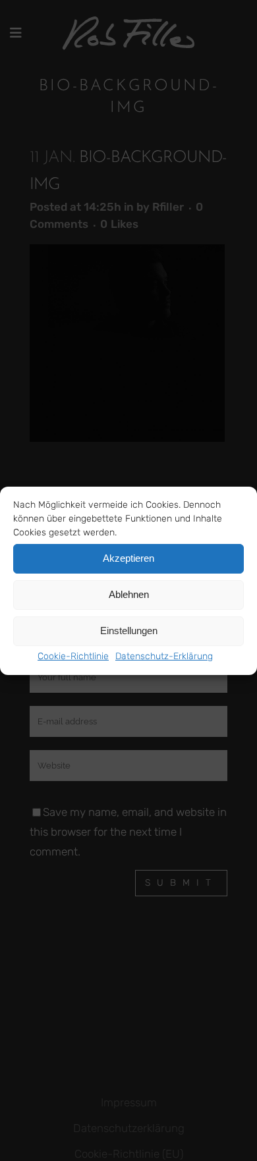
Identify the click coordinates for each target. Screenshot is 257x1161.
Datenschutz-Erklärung (164, 656)
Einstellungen (128, 630)
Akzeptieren (128, 558)
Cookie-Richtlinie (73, 656)
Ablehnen (129, 594)
